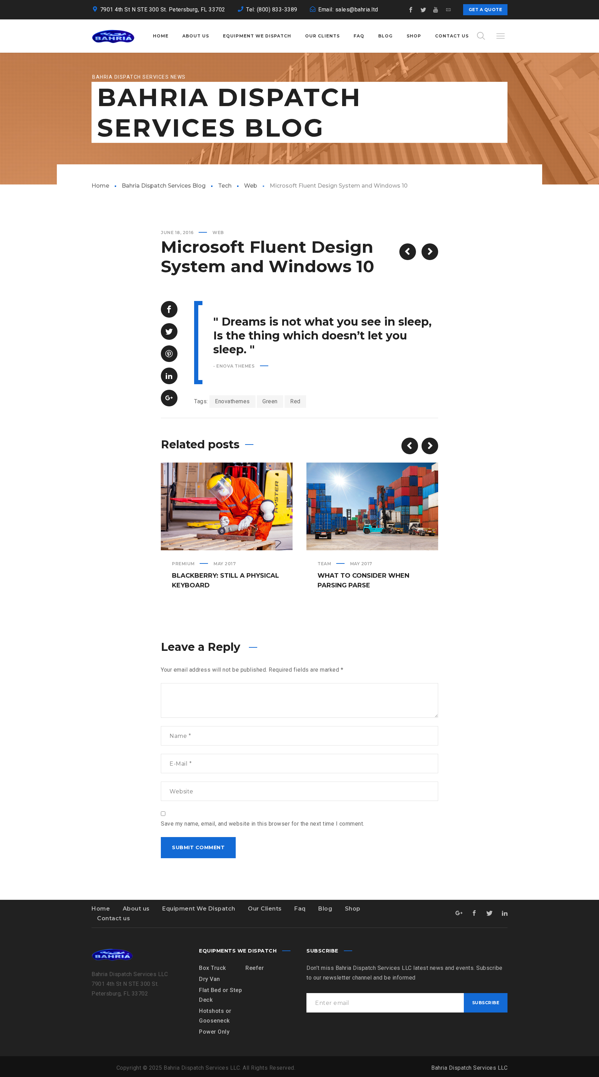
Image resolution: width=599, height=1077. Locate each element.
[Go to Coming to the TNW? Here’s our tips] (430, 251)
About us (136, 908)
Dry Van (209, 979)
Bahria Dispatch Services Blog (164, 185)
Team (324, 563)
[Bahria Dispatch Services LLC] (113, 36)
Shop (353, 908)
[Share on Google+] (169, 398)
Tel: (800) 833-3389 (271, 9)
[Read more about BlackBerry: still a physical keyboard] (226, 506)
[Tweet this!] (169, 331)
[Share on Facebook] (169, 309)
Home (100, 185)
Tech (225, 185)
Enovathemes (232, 401)
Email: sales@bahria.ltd (348, 9)
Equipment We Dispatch (198, 908)
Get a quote (485, 9)
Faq (300, 908)
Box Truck (212, 968)
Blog (325, 908)
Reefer (254, 968)
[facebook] (411, 9)
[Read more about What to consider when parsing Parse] (372, 506)
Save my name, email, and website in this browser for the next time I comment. (262, 823)
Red (295, 401)
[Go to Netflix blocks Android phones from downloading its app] (407, 251)
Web (250, 185)
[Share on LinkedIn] (169, 376)
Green (270, 401)
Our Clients (265, 908)
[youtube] (436, 9)
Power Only (214, 1031)
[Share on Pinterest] (169, 353)
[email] (448, 9)
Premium (183, 563)
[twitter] (423, 9)
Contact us (113, 918)
